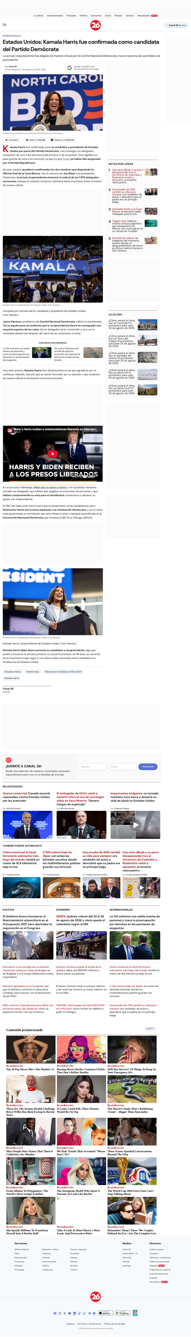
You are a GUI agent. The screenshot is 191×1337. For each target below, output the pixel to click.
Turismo (73, 1269)
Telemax (126, 1261)
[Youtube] (69, 1313)
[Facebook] (55, 1313)
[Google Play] (122, 1313)
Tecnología (19, 1269)
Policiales (18, 1265)
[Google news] (94, 1313)
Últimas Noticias (21, 1249)
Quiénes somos (156, 1249)
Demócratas (32, 671)
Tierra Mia (126, 1257)
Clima (16, 1253)
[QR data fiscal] (135, 1315)
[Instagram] (59, 1313)
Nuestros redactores (159, 1274)
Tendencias (47, 1269)
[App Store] (105, 1313)
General (45, 1257)
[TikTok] (79, 1313)
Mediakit (157, 1265)
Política (8, 909)
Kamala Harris (12, 678)
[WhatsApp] (84, 1313)
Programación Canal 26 (160, 1269)
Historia (73, 1257)
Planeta (73, 1261)
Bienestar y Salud (50, 1249)
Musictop (126, 1265)
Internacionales (12, 36)
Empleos (153, 1278)
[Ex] (64, 1313)
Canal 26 (13, 66)
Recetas (74, 1265)
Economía (63, 909)
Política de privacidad (159, 1261)
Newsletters (158, 1282)
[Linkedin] (74, 1313)
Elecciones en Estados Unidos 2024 (63, 671)
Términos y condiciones (160, 1257)
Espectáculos (20, 1257)
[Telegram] (89, 1313)
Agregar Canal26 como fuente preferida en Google (86, 67)
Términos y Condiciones (89, 1323)
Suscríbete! (148, 766)
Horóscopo (19, 1261)
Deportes (46, 1253)
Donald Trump (62, 159)
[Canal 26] (95, 1297)
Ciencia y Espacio (78, 1249)
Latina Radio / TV (130, 1253)
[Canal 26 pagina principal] (95, 29)
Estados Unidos (13, 671)
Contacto (154, 1253)
